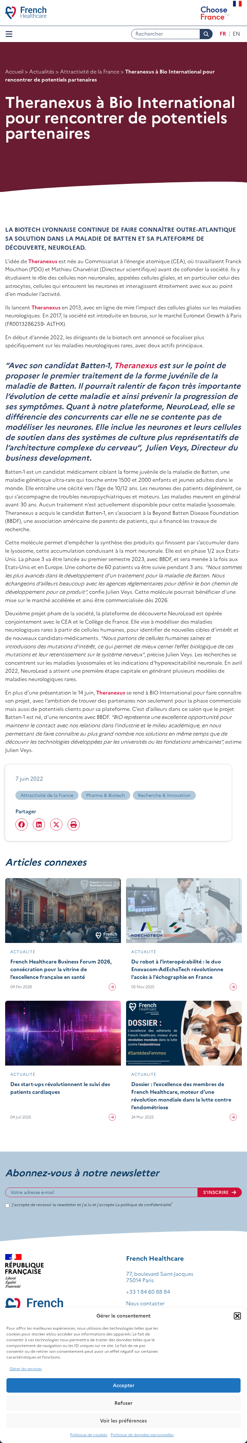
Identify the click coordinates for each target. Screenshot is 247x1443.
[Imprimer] (74, 824)
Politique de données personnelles (142, 1434)
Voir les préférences (123, 1421)
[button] (237, 1316)
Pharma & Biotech (105, 795)
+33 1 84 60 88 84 (148, 1292)
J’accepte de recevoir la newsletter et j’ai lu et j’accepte (92, 1204)
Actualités (41, 71)
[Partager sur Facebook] (21, 824)
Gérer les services (26, 1368)
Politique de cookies (88, 1434)
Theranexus (43, 261)
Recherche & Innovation (164, 795)
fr (223, 33)
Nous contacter (145, 1303)
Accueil (14, 71)
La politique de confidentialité (144, 1204)
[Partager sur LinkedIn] (39, 824)
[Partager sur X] (56, 824)
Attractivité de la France (89, 71)
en (236, 33)
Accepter (123, 1385)
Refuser (123, 1403)
